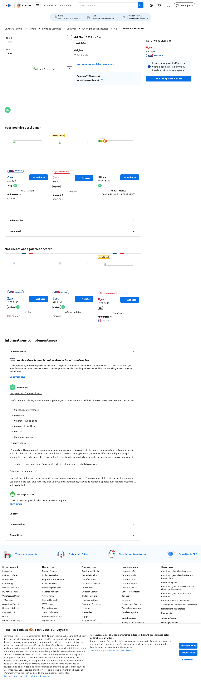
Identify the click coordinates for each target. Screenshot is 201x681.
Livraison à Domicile (91, 583)
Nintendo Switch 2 (11, 608)
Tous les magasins (130, 612)
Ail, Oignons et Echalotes (95, 28)
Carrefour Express (130, 583)
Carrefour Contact (130, 587)
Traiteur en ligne (89, 595)
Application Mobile (90, 571)
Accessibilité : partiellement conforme (179, 604)
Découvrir (16, 504)
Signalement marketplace (173, 608)
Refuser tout (188, 652)
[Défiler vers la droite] (69, 68)
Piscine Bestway (49, 608)
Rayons (32, 28)
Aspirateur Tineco (10, 604)
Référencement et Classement (175, 600)
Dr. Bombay (7, 579)
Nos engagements (169, 622)
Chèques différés (10, 575)
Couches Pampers (50, 591)
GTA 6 (5, 616)
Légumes (71, 28)
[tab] (9, 39)
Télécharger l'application (133, 553)
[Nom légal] (133, 231)
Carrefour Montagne (131, 591)
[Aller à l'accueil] (8, 5)
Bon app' (125, 595)
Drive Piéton (88, 587)
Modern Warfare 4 (10, 587)
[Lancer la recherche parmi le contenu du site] (140, 5)
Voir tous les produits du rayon (94, 64)
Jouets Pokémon (50, 612)
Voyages (85, 616)
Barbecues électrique (12, 620)
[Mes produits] (160, 5)
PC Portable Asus (10, 591)
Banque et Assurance (91, 604)
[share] (69, 37)
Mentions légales (169, 582)
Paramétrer (188, 659)
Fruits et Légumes (51, 28)
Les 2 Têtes (80, 42)
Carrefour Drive (89, 579)
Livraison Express (90, 591)
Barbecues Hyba (49, 583)
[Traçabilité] (133, 535)
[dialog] (100, 652)
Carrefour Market (129, 575)
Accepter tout (188, 645)
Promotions (7, 571)
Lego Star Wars (49, 620)
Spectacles (87, 612)
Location (86, 608)
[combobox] (110, 5)
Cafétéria (126, 599)
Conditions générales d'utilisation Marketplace (177, 576)
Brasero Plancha (49, 571)
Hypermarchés (128, 571)
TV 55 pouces (48, 604)
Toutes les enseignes (131, 608)
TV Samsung (8, 599)
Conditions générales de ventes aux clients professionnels (177, 588)
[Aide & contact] (151, 5)
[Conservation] (133, 524)
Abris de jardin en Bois (52, 616)
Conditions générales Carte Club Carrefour (176, 595)
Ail (115, 28)
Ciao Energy (7, 583)
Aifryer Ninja (48, 595)
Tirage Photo (88, 620)
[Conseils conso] (133, 351)
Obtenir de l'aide (78, 553)
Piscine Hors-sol (49, 599)
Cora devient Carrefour (132, 604)
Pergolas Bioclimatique (53, 579)
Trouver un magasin (26, 553)
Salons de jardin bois (51, 587)
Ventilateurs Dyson (11, 595)
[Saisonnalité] (133, 220)
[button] (37, 5)
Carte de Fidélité (90, 575)
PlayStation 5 (8, 612)
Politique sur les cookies (133, 622)
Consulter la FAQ (187, 553)
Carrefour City (128, 579)
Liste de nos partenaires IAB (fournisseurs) (112, 650)
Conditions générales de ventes (176, 571)
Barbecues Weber (50, 575)
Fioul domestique (90, 599)
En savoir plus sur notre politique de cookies (27, 676)
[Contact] (133, 514)
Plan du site (166, 612)
